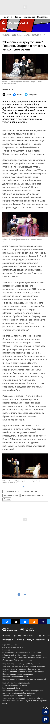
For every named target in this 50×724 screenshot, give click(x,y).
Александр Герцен (29, 491)
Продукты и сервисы (35, 640)
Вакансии (6, 650)
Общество (17, 636)
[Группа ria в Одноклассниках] (33, 621)
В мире (38, 636)
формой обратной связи (25, 693)
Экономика (28, 636)
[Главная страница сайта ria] (14, 22)
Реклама (20, 640)
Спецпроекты (8, 640)
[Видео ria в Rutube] (42, 621)
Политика (6, 636)
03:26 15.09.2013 (9, 35)
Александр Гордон (11, 495)
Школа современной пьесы (32, 495)
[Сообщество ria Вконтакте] (24, 621)
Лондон (7, 499)
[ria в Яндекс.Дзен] (15, 621)
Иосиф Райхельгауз (11, 491)
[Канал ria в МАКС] (6, 621)
